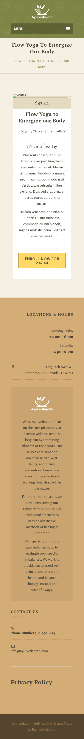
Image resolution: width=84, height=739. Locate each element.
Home (18, 61)
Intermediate (56, 131)
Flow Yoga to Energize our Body (42, 117)
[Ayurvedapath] (42, 11)
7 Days (23, 131)
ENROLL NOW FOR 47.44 (42, 260)
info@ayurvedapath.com (29, 651)
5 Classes (37, 131)
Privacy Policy (31, 682)
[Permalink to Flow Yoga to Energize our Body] (20, 94)
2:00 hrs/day (45, 146)
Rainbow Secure (43, 729)
